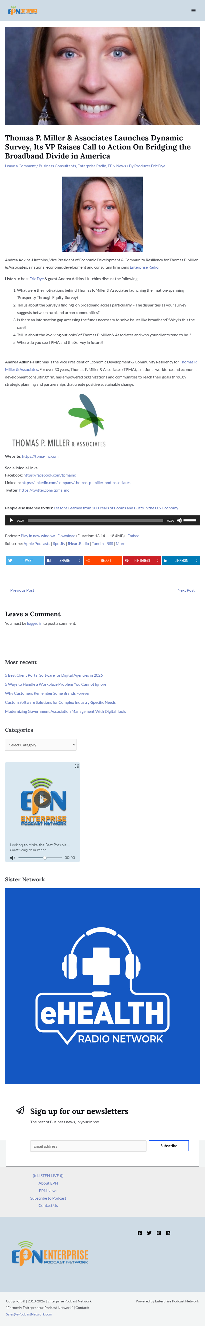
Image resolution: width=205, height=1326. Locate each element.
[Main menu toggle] (193, 10)
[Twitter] (149, 1233)
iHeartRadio (78, 543)
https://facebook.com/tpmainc (50, 475)
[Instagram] (158, 1233)
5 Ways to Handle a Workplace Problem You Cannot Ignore (55, 684)
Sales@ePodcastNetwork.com (29, 1314)
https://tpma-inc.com (40, 456)
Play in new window (38, 535)
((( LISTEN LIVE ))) (48, 1175)
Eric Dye (37, 278)
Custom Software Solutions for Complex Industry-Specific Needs (60, 702)
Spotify (59, 543)
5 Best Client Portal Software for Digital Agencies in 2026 (54, 675)
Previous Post (20, 590)
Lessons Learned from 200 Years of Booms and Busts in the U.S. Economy (116, 507)
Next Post (189, 590)
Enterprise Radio (92, 165)
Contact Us (48, 1205)
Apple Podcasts (37, 543)
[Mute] (179, 520)
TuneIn (98, 543)
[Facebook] (140, 1233)
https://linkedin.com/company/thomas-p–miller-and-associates (76, 482)
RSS (109, 543)
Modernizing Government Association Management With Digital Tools (65, 711)
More (120, 543)
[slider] (191, 519)
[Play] (11, 520)
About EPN (48, 1183)
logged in (34, 623)
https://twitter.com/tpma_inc (44, 490)
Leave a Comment (20, 165)
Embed (134, 535)
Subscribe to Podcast (48, 1198)
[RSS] (168, 1233)
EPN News (117, 165)
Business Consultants (57, 165)
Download (67, 535)
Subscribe (168, 1145)
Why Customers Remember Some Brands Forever (47, 693)
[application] (102, 520)
